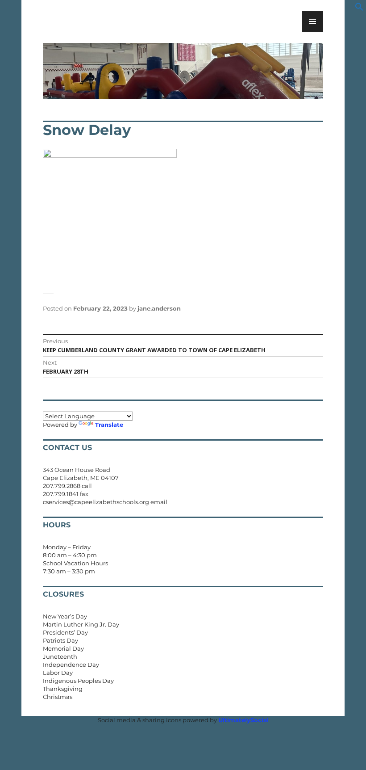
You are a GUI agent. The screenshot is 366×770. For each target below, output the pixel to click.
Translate (109, 424)
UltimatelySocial (243, 720)
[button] (359, 9)
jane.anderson (159, 308)
